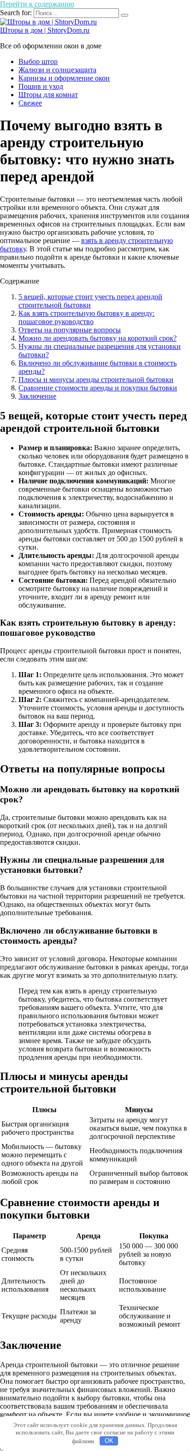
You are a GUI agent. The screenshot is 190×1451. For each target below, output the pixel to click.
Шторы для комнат (48, 95)
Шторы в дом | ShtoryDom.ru (44, 30)
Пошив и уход (40, 86)
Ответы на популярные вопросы (69, 330)
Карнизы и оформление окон (64, 78)
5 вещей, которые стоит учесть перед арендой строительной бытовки (90, 301)
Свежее (30, 103)
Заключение (37, 396)
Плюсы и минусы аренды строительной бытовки (95, 379)
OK (109, 1440)
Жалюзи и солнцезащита (57, 70)
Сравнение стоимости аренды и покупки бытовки (97, 388)
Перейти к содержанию (37, 4)
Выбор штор (38, 61)
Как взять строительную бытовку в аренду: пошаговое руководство (86, 317)
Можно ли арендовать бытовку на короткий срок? (97, 338)
